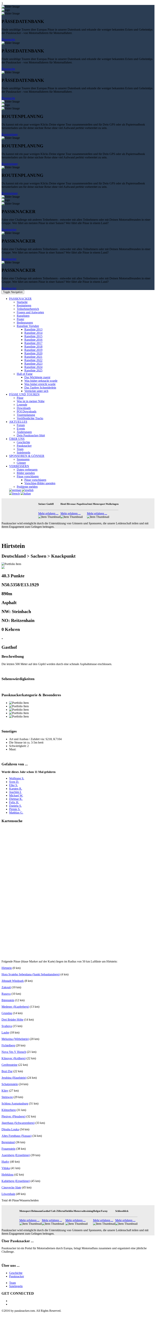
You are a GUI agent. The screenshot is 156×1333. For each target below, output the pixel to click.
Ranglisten (23, 315)
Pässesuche (8, 39)
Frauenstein (8, 1148)
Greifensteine (10, 1064)
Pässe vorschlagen (28, 476)
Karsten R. (15, 788)
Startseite (22, 302)
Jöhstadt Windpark (13, 980)
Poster (20, 319)
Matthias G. (16, 812)
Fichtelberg (8, 1045)
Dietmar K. (16, 798)
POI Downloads (26, 411)
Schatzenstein (10, 1084)
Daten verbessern (27, 469)
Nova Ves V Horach (14, 1051)
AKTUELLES (18, 421)
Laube (5, 1032)
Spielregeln (23, 452)
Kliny (5, 1090)
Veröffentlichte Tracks (30, 418)
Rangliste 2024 (33, 367)
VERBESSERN (19, 466)
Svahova (7, 1026)
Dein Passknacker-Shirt (31, 435)
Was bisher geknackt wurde (40, 380)
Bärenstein (8, 1000)
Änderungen (24, 432)
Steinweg (7, 1097)
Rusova (6, 993)
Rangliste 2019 (33, 350)
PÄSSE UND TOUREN (24, 394)
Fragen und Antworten (30, 312)
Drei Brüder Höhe (12, 1019)
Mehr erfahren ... (48, 513)
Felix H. (14, 802)
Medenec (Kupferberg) (15, 1006)
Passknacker (9, 229)
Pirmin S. (14, 809)
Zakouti (6, 987)
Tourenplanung (26, 414)
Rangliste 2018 (33, 346)
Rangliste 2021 (33, 356)
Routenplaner (10, 134)
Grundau (7, 1013)
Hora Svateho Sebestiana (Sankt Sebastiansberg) (31, 974)
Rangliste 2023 (33, 363)
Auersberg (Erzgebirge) (16, 1155)
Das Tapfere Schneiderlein (40, 387)
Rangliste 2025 (33, 370)
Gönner (21, 462)
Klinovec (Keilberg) (14, 1058)
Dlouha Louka (10, 1129)
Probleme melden (27, 486)
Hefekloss (8, 1174)
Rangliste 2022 (33, 360)
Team (20, 449)
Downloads (24, 408)
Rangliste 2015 (33, 336)
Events (21, 428)
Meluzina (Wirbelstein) (15, 1039)
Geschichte (23, 442)
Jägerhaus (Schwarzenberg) (18, 1122)
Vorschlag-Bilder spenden (39, 483)
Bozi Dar (7, 1071)
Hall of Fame (25, 373)
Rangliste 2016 (33, 339)
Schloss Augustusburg (15, 1103)
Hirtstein (7, 968)
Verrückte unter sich (36, 391)
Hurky (5, 1161)
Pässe (20, 397)
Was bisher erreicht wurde (40, 384)
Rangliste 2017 (33, 343)
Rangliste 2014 (33, 332)
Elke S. (13, 785)
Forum (21, 425)
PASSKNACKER (20, 298)
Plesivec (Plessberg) (13, 1116)
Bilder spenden (26, 473)
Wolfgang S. (16, 778)
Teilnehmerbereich (28, 309)
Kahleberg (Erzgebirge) (16, 1181)
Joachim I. (15, 792)
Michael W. (16, 795)
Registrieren (24, 305)
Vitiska (6, 1168)
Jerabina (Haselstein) (14, 1077)
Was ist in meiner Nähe (31, 401)
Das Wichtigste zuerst (37, 377)
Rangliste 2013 (33, 329)
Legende (22, 404)
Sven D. (14, 781)
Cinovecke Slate (11, 1187)
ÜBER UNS (17, 438)
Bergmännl (8, 1142)
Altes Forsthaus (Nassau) (17, 1135)
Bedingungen (25, 322)
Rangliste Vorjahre (28, 326)
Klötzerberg (9, 1110)
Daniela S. (15, 805)
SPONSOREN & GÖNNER (26, 456)
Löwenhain (8, 1194)
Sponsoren (23, 459)
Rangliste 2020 (33, 353)
